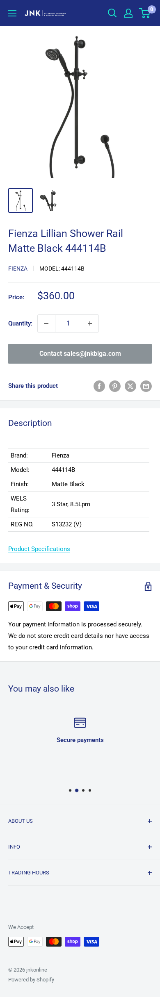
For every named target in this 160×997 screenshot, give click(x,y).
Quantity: (20, 323)
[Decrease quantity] (46, 323)
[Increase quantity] (89, 323)
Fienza (17, 268)
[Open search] (112, 13)
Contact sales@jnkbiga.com (80, 353)
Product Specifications (39, 549)
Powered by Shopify (31, 980)
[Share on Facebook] (99, 386)
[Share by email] (146, 386)
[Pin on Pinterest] (115, 386)
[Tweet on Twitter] (130, 386)
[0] (145, 13)
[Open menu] (12, 13)
